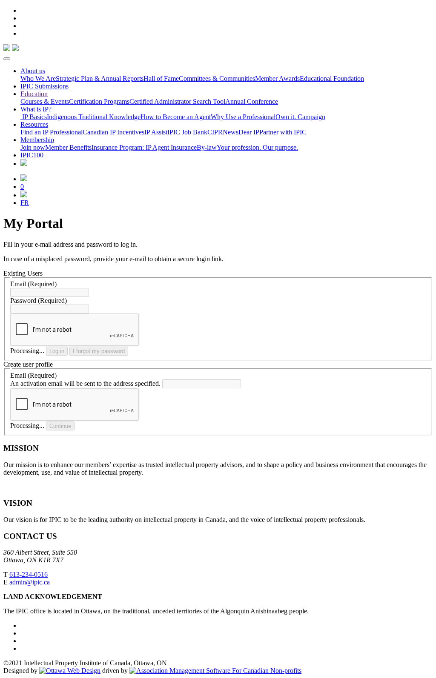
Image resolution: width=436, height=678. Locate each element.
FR (24, 202)
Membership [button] (37, 139)
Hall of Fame (161, 78)
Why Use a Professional (243, 116)
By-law (207, 147)
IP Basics (33, 116)
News (230, 132)
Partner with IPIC (283, 132)
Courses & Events (44, 101)
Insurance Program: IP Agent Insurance (144, 147)
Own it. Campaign (300, 116)
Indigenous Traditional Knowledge (94, 116)
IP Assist (155, 132)
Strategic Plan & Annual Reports (99, 78)
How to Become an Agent (176, 116)
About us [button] (32, 70)
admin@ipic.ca (29, 582)
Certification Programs (99, 101)
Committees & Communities (217, 78)
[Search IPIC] (23, 195)
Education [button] (34, 93)
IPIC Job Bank (187, 132)
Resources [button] (34, 124)
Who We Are (38, 78)
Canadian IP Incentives (113, 132)
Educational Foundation (332, 78)
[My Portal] (23, 178)
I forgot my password (99, 351)
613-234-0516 (28, 574)
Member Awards (277, 78)
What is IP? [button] (36, 109)
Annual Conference (251, 101)
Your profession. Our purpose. (257, 147)
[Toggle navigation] (6, 58)
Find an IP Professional (51, 132)
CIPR (215, 132)
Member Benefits (68, 147)
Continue (60, 426)
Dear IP (248, 132)
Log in (56, 351)
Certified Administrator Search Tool (177, 101)
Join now (32, 147)
